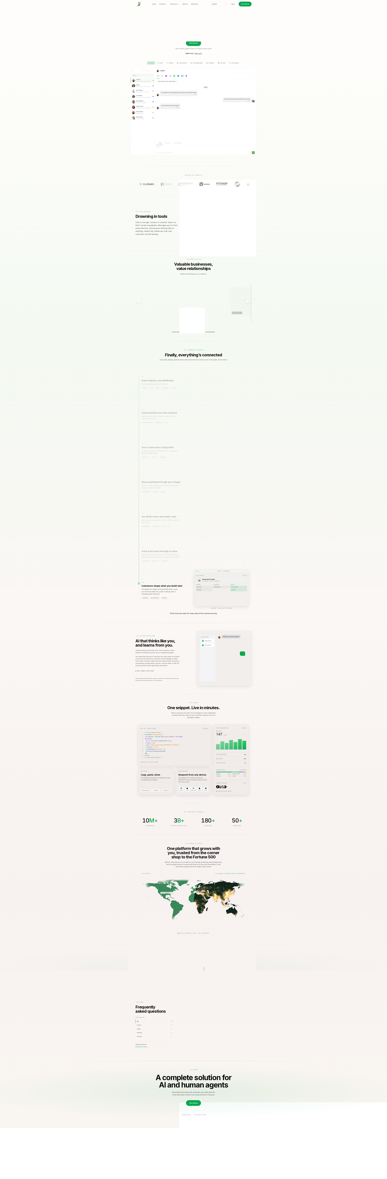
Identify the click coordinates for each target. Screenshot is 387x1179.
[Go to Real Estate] (193, 326)
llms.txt (185, 1152)
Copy (206, 728)
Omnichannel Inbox (142, 1138)
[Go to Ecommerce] (190, 326)
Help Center (163, 1135)
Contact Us (186, 1149)
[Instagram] (244, 1172)
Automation (139, 1157)
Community (163, 1155)
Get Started (245, 4)
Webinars (162, 1146)
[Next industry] (248, 302)
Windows (210, 1138)
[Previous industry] (139, 302)
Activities (222, 63)
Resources (173, 4)
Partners (186, 1143)
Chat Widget (235, 63)
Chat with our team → (142, 1047)
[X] (234, 1172)
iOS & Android (212, 1143)
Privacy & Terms (236, 1135)
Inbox (152, 63)
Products (162, 4)
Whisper (168, 143)
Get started (193, 1103)
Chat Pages (139, 1140)
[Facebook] (229, 1172)
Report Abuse (235, 1143)
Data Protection (236, 1138)
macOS (209, 1140)
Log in (233, 4)
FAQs (161, 1138)
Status (161, 1152)
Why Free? (194, 4)
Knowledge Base (198, 63)
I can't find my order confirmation (167, 81)
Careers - (189, 1138)
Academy (162, 1143)
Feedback (211, 63)
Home (154, 4)
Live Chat (138, 1135)
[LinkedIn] (239, 1172)
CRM (161, 63)
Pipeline (171, 63)
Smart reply (178, 143)
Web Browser (211, 1135)
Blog (160, 1140)
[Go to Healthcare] (196, 326)
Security (233, 1140)
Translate (186, 1146)
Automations (183, 63)
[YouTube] (250, 1172)
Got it (253, 77)
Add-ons (185, 4)
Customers (186, 1140)
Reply (160, 143)
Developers (163, 1149)
